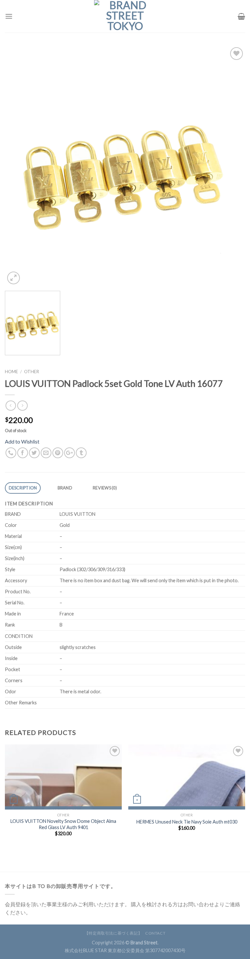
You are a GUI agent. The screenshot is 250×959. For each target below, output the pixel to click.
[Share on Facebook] (22, 452)
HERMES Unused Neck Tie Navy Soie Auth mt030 (186, 822)
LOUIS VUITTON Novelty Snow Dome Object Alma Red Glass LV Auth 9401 (63, 824)
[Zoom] (13, 278)
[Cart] (241, 16)
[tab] (23, 488)
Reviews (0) (105, 487)
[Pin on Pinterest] (57, 452)
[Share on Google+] (69, 452)
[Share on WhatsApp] (11, 452)
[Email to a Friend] (46, 452)
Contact (155, 933)
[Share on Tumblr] (81, 452)
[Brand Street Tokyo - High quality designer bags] (125, 16)
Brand (65, 487)
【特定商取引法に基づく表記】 (113, 933)
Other (31, 371)
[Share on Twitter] (34, 452)
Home (11, 371)
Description (23, 487)
